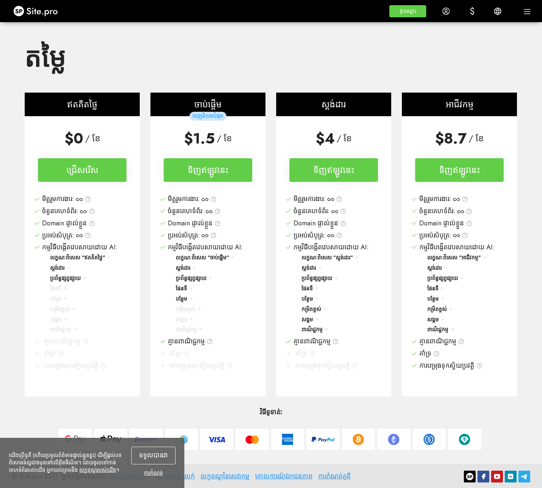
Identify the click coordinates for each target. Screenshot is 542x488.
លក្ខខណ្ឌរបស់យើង (97, 470)
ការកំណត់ (153, 473)
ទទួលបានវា (153, 455)
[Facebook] (483, 476)
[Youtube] (497, 476)
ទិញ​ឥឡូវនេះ (208, 169)
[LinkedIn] (511, 476)
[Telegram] (524, 476)
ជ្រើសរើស (82, 169)
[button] (407, 11)
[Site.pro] (470, 476)
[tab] (82, 250)
